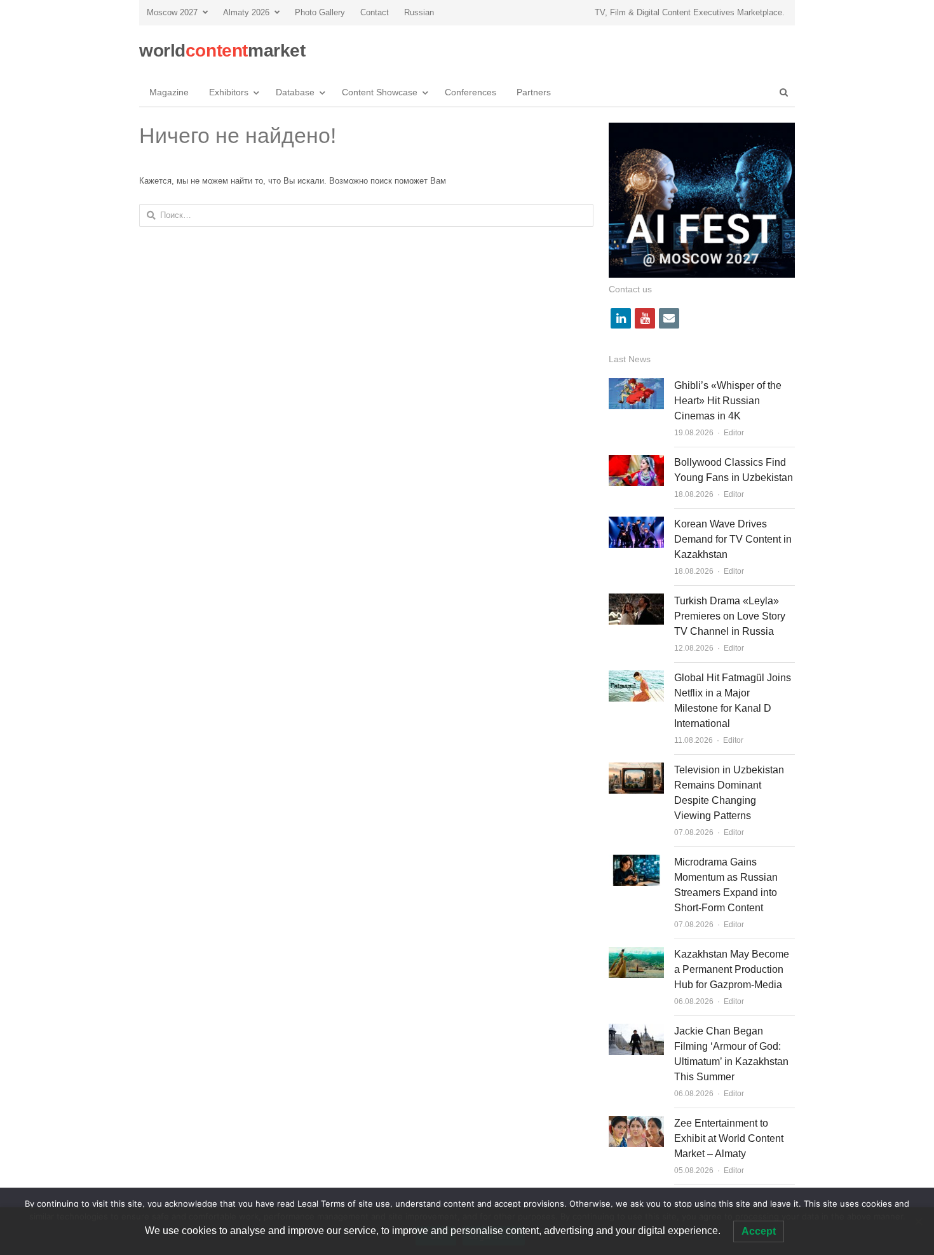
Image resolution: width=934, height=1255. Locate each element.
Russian (419, 12)
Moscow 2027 (172, 12)
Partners (534, 92)
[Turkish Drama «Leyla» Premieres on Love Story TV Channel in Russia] (636, 601)
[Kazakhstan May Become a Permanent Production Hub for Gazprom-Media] (636, 954)
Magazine (169, 92)
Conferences (470, 92)
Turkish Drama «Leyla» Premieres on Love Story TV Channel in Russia (729, 616)
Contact (374, 12)
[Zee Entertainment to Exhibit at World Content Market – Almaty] (636, 1123)
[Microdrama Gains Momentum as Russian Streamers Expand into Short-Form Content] (636, 862)
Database (295, 92)
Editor (734, 432)
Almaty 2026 (246, 12)
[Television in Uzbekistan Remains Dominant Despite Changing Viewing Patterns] (636, 770)
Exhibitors (228, 92)
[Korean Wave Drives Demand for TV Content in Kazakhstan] (636, 524)
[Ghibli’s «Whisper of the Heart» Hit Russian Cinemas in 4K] (636, 385)
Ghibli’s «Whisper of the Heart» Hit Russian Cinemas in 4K (728, 400)
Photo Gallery (320, 12)
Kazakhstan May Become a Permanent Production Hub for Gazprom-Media (731, 969)
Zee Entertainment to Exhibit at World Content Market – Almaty (728, 1138)
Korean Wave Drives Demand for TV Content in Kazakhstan (733, 539)
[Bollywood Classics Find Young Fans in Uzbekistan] (636, 462)
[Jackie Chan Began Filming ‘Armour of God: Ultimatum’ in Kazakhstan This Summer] (636, 1031)
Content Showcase (379, 92)
